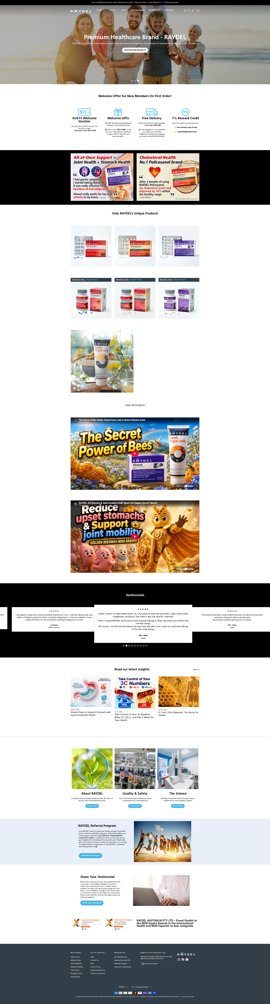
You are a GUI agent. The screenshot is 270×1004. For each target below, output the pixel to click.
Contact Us (94, 960)
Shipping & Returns (97, 970)
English (122, 987)
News (92, 957)
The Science (75, 970)
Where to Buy (76, 960)
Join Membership (120, 957)
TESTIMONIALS (137, 10)
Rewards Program (120, 963)
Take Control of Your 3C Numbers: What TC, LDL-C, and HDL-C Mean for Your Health (134, 717)
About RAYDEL (76, 963)
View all (196, 670)
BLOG (124, 10)
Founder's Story (76, 973)
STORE (100, 10)
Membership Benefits (122, 960)
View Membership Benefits (168, 71)
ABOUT (112, 10)
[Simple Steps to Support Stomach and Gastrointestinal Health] (91, 691)
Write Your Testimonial (92, 903)
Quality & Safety (77, 967)
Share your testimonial (122, 967)
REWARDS (169, 10)
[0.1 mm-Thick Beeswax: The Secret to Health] (179, 691)
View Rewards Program (90, 855)
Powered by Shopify (188, 996)
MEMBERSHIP (155, 10)
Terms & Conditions (97, 973)
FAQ (92, 963)
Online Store (75, 957)
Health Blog (75, 977)
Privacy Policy (95, 967)
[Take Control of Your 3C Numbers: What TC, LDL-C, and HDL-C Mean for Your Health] (135, 692)
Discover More (92, 806)
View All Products (135, 405)
